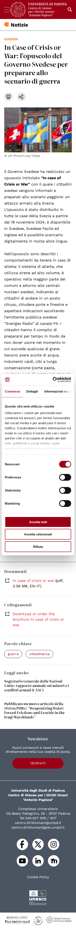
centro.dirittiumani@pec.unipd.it (38, 827)
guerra (11, 39)
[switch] (65, 477)
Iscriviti (38, 763)
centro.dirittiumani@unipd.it (38, 823)
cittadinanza (39, 654)
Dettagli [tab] (32, 391)
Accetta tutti (38, 522)
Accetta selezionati (38, 534)
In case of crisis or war (33, 580)
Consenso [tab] (12, 391)
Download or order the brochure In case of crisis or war (38, 619)
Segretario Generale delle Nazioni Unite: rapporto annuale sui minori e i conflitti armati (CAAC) (36, 685)
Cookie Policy (38, 877)
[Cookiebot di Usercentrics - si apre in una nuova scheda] (53, 379)
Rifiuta (38, 546)
